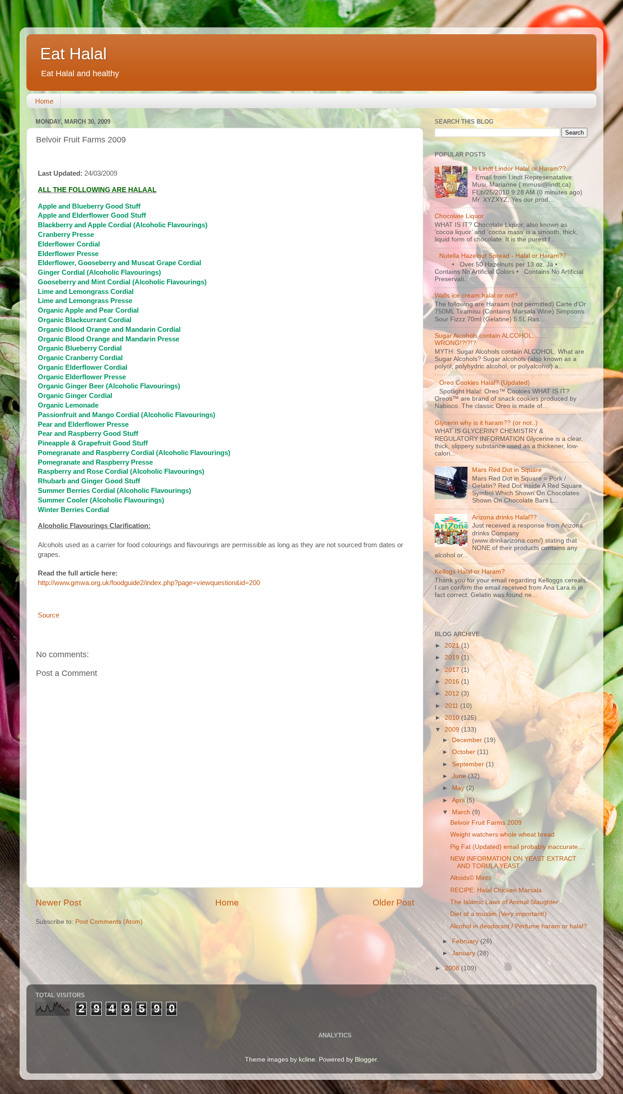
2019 (453, 657)
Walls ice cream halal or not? (476, 295)
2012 (453, 693)
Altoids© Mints (470, 877)
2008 (453, 968)
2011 (452, 705)
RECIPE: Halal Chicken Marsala (496, 890)
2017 (453, 669)
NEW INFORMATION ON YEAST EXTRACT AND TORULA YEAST (513, 862)
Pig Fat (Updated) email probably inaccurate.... (517, 846)
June (460, 776)
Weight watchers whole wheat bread (502, 834)
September (469, 764)
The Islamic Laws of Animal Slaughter (504, 902)
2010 (453, 717)
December (468, 740)
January (464, 953)
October (464, 752)
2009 (453, 729)
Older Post (393, 902)
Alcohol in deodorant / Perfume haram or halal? (518, 926)
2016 (453, 681)
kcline (307, 1059)
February (466, 941)
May (459, 788)
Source (48, 615)
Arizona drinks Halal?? (504, 517)
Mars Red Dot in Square (507, 469)
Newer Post (58, 902)
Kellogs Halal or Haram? (470, 571)
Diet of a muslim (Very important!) (498, 914)
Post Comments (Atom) (109, 921)
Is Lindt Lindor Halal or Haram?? (519, 168)
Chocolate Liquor (459, 216)
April (459, 800)
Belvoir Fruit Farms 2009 (486, 822)
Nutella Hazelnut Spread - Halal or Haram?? (502, 255)
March (462, 812)
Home (44, 101)
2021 (453, 645)
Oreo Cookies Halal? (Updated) (484, 382)
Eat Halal (73, 53)
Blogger (366, 1059)
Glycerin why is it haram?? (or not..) (486, 422)
